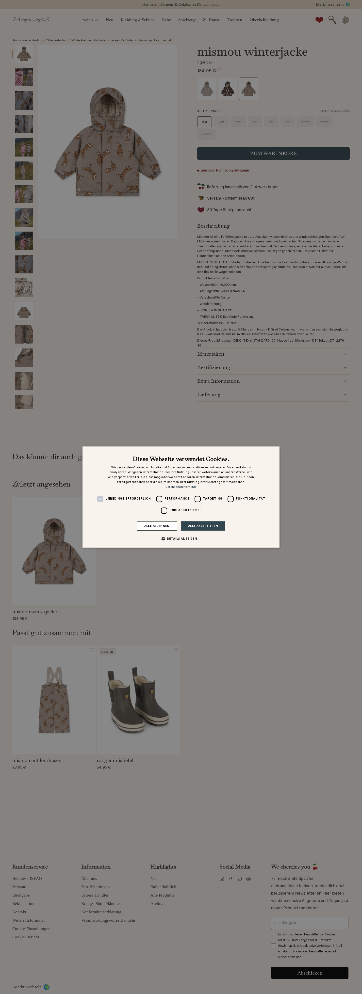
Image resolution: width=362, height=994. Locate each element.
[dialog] (181, 497)
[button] (181, 538)
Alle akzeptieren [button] (203, 526)
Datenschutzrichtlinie (181, 486)
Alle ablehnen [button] (157, 526)
